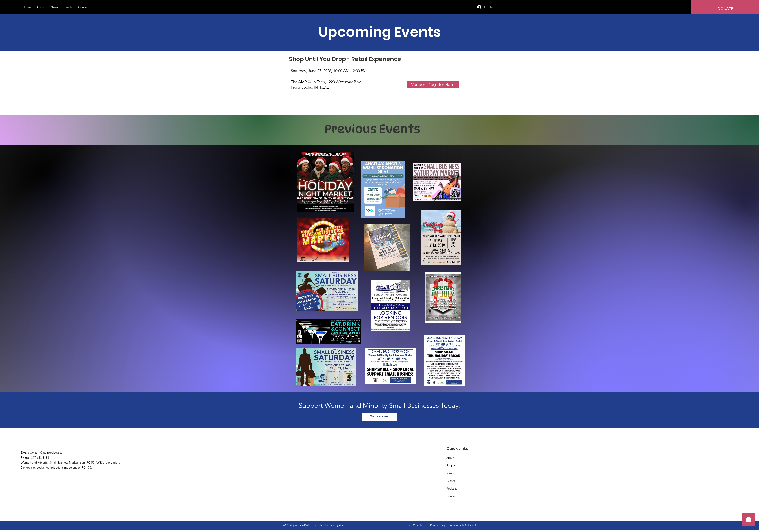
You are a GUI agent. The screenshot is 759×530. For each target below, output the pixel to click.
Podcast (451, 488)
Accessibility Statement (463, 525)
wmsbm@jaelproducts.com (47, 452)
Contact (451, 496)
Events (450, 481)
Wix (341, 525)
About (450, 458)
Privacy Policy (437, 525)
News (450, 473)
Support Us (453, 465)
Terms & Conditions (414, 525)
